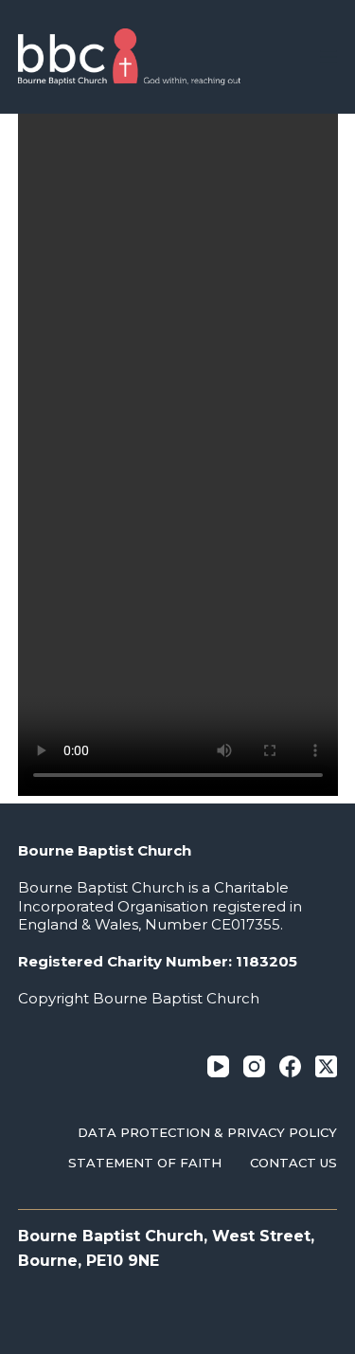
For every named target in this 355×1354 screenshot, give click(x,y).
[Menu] (328, 56)
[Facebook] (290, 1066)
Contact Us (293, 1162)
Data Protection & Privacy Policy (207, 1132)
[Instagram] (254, 1066)
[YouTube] (218, 1066)
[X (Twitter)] (326, 1066)
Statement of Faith (145, 1162)
